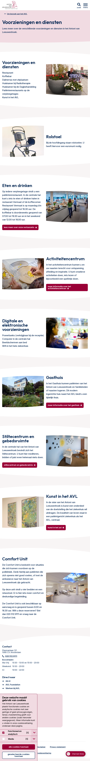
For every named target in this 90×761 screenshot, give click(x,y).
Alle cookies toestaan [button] (19, 747)
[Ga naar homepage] (10, 5)
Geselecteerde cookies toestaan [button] (19, 755)
